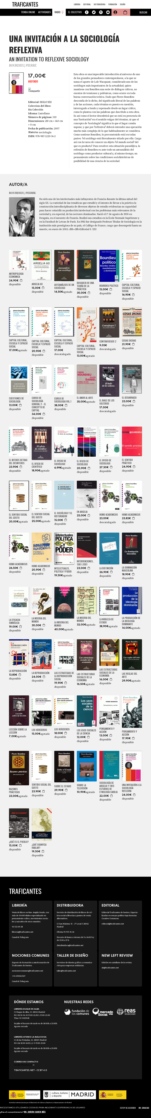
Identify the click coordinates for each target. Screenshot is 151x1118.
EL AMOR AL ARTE (85, 397)
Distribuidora (99, 4)
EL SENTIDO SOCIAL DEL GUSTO (18, 516)
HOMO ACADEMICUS (108, 514)
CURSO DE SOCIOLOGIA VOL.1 (62, 400)
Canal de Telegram (20, 937)
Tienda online (28, 12)
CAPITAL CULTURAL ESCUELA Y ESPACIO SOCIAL (131, 287)
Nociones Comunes (30, 955)
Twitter (93, 12)
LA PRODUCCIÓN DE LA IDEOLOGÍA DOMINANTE (131, 621)
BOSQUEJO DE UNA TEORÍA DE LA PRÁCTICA (85, 286)
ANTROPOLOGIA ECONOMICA (16, 275)
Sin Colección (35, 109)
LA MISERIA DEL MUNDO (39, 620)
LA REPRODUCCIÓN (18, 670)
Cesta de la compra (125, 12)
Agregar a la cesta (21, 280)
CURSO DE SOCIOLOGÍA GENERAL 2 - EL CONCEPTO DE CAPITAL (39, 404)
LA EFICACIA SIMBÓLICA (14, 621)
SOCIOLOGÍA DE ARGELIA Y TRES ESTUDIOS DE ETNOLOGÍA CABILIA (108, 787)
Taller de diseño (72, 955)
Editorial (87, 4)
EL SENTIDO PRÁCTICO (127, 461)
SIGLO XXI (46, 102)
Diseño (122, 4)
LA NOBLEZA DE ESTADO (106, 621)
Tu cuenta (115, 12)
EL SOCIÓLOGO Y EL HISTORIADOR (63, 515)
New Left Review (117, 955)
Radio (57, 12)
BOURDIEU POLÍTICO (108, 285)
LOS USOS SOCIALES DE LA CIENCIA (86, 732)
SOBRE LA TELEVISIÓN (82, 787)
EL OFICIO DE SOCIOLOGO (105, 462)
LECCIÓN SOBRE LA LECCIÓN (18, 731)
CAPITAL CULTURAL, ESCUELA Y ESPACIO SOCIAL (18, 343)
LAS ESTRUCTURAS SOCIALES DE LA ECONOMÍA (108, 672)
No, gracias (144, 1107)
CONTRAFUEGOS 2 (107, 341)
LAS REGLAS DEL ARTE (129, 675)
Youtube (107, 12)
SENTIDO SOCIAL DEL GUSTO (41, 786)
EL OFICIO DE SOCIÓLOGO (60, 462)
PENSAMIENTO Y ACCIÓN (106, 730)
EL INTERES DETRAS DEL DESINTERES (18, 462)
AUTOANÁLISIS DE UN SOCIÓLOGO (64, 286)
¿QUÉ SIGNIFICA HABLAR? (39, 846)
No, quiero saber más (35, 1111)
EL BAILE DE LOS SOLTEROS (106, 402)
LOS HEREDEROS (39, 729)
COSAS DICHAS (129, 340)
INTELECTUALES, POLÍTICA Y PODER (63, 570)
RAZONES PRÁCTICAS (14, 791)
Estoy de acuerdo (128, 1107)
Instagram (100, 12)
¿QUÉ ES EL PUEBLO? (19, 841)
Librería (19, 905)
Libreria (77, 4)
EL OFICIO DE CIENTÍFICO (38, 465)
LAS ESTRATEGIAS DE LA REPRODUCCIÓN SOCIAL (64, 676)
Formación (112, 4)
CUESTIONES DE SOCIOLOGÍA (16, 400)
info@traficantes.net (24, 1065)
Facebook (86, 12)
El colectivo (75, 12)
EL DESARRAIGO (129, 397)
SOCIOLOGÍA (45, 132)
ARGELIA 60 (37, 284)
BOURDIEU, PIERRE (23, 65)
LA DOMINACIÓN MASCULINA (129, 569)
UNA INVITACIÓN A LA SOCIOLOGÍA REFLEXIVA (131, 788)
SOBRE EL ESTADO (62, 786)
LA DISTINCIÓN (106, 568)
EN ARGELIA (82, 511)
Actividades (44, 12)
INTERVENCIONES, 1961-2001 (85, 563)
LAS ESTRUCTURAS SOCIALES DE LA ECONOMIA (86, 677)
